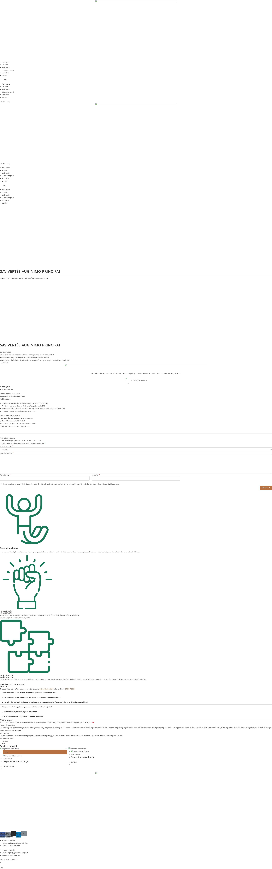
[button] (136, 79)
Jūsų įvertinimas (6, 446)
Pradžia (2, 278)
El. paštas (96, 475)
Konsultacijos (7, 759)
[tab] (137, 386)
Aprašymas (6, 387)
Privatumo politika (8, 840)
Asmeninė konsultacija (83, 757)
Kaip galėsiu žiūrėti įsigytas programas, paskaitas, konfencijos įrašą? (27, 707)
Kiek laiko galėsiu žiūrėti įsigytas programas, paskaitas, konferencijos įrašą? (29, 693)
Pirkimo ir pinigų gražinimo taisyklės (15, 843)
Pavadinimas (5, 475)
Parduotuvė (11, 278)
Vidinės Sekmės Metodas (11, 846)
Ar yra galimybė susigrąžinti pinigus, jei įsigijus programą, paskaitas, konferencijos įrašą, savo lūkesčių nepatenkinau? (45, 702)
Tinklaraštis (6, 67)
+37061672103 (69, 689)
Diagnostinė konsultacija (15, 761)
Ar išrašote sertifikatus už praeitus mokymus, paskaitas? (23, 716)
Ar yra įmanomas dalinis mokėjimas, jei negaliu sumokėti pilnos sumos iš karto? (31, 697)
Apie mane (6, 62)
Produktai (5, 65)
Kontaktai (5, 73)
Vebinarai (19, 278)
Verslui (4, 75)
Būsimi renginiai (8, 70)
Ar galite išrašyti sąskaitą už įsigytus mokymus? (19, 712)
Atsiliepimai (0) (7, 389)
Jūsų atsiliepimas (6, 453)
